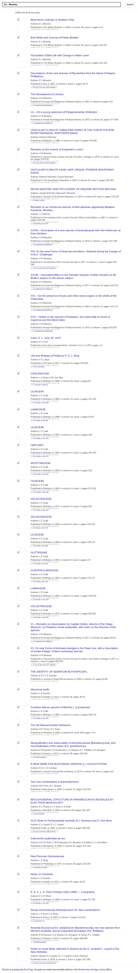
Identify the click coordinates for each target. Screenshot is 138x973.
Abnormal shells (40, 689)
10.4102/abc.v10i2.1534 (41, 510)
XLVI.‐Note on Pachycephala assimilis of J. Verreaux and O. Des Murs (71, 820)
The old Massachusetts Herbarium (51, 725)
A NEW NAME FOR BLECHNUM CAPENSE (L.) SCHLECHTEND (69, 764)
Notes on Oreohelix (42, 874)
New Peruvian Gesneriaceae (47, 856)
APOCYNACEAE (41, 463)
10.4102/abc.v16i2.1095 (41, 403)
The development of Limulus (47, 94)
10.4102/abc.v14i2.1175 (41, 456)
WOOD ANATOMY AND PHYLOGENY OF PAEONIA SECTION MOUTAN (73, 189)
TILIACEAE (37, 480)
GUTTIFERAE (39, 552)
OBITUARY (37, 445)
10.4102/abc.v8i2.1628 (40, 581)
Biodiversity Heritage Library (92, 969)
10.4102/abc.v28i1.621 (40, 385)
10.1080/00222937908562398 (42, 331)
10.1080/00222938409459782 (42, 310)
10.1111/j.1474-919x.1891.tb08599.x (44, 87)
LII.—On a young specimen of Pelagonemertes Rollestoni (64, 112)
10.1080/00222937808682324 (42, 245)
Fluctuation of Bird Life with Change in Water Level (60, 55)
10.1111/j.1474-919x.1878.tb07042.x (44, 963)
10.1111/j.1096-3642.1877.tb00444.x (44, 665)
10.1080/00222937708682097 (42, 641)
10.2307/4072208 (38, 367)
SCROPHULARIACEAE (44, 570)
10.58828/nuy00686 (39, 942)
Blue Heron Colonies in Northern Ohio (52, 19)
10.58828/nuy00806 (39, 757)
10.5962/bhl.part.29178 (40, 223)
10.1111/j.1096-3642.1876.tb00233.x (44, 163)
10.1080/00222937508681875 (42, 123)
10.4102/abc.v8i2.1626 (40, 563)
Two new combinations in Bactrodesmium (55, 781)
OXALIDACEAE (40, 373)
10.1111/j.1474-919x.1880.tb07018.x (44, 832)
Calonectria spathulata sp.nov (48, 838)
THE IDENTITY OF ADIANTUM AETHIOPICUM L (59, 671)
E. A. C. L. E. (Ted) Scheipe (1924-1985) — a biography (63, 892)
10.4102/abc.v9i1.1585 (40, 546)
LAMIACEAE (38, 409)
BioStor (5, 969)
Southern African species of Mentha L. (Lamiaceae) (60, 707)
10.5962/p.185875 (39, 200)
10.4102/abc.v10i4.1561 (41, 617)
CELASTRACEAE (41, 498)
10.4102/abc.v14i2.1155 (41, 718)
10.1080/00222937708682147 (42, 289)
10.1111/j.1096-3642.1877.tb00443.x (44, 268)
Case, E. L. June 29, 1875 (46, 337)
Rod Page (28, 969)
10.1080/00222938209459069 (42, 105)
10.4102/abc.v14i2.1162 (41, 474)
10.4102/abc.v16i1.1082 (41, 903)
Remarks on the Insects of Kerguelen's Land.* (57, 149)
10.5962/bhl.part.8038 (40, 867)
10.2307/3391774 (38, 921)
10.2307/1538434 (38, 814)
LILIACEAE (37, 391)
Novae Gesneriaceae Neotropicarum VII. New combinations (65, 910)
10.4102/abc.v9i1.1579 (40, 528)
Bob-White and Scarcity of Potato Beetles (54, 37)
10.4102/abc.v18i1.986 (40, 420)
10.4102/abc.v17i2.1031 (41, 438)
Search (130, 4)
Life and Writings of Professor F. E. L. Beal (55, 355)
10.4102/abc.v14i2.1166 (41, 492)
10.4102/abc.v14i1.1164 (41, 599)
